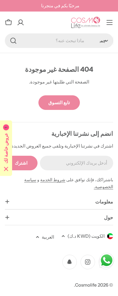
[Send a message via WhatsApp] (106, 260)
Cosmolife (86, 285)
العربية (48, 237)
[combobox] (59, 40)
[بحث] (13, 40)
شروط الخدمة (52, 179)
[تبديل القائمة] (109, 22)
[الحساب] (20, 22)
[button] (6, 148)
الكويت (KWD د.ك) (86, 236)
